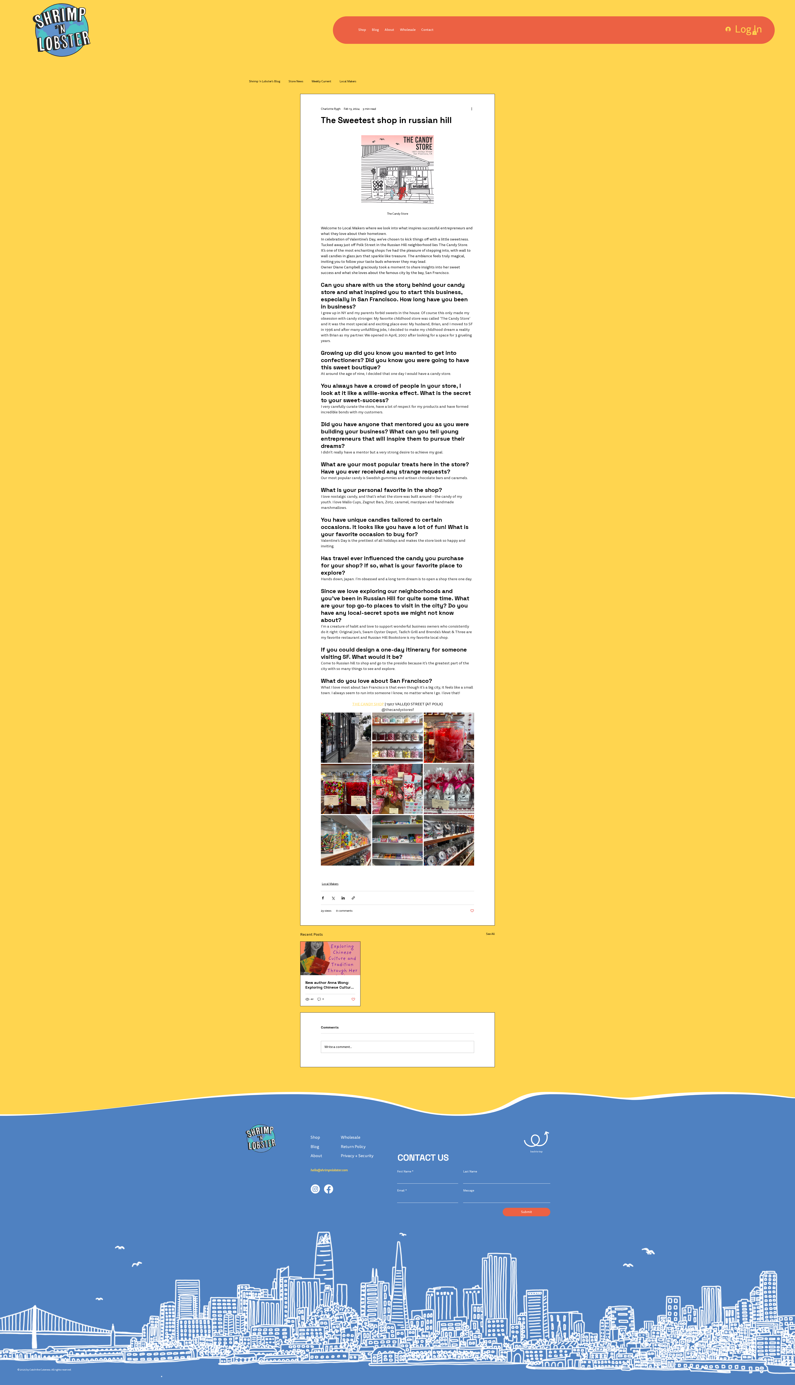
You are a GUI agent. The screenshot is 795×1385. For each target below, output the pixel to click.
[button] (408, 30)
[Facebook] (328, 1189)
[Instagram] (315, 1189)
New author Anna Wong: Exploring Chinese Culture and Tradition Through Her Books (329, 985)
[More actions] (471, 108)
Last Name (470, 1171)
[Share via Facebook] (323, 898)
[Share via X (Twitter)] (333, 898)
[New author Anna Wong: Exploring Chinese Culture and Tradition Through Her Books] (330, 958)
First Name (405, 1171)
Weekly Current (321, 81)
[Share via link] (353, 898)
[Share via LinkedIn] (343, 898)
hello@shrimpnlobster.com (329, 1170)
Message (468, 1190)
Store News (296, 81)
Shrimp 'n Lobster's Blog (264, 81)
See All (490, 934)
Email (402, 1190)
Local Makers (348, 81)
